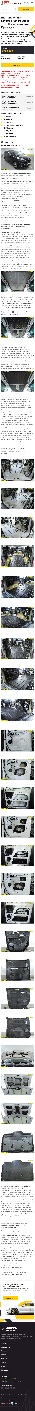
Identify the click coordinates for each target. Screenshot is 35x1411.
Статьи (3, 1362)
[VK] (2, 1388)
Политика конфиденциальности (10, 1400)
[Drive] (8, 1388)
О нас (3, 1366)
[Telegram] (14, 1388)
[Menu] (32, 3)
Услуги (3, 1343)
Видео (3, 1355)
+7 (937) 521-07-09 (8, 1379)
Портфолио (5, 1347)
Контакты (5, 1370)
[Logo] (5, 3)
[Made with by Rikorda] (10, 1403)
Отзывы (4, 1351)
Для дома (4, 1358)
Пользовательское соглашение (10, 1397)
